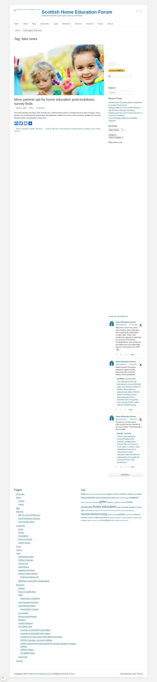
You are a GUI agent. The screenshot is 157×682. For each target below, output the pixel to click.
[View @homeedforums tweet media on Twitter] (117, 349)
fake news (55, 129)
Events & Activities (25, 539)
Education (25, 129)
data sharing (101, 498)
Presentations (23, 613)
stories (89, 520)
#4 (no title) (20, 494)
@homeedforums (121, 325)
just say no (130, 510)
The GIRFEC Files (25, 627)
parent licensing (113, 514)
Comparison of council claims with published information (41, 637)
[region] (125, 48)
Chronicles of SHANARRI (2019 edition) (35, 633)
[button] (112, 48)
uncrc (113, 520)
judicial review (120, 510)
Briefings (21, 588)
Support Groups (24, 543)
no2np (103, 514)
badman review (113, 494)
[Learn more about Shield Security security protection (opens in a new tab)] (4, 678)
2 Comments (40, 108)
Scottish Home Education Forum (77, 12)
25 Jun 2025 (133, 325)
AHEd (83, 494)
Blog (34, 24)
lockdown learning (77, 129)
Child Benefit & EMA (26, 557)
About (25, 24)
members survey (89, 129)
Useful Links (23, 657)
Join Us (110, 24)
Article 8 (97, 494)
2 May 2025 (133, 364)
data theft (111, 498)
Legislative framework (26, 570)
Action (20, 529)
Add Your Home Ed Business (29, 515)
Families (32, 129)
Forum (100, 24)
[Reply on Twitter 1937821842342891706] (117, 355)
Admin (31, 108)
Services (78, 24)
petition (122, 514)
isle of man (103, 510)
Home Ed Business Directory (29, 518)
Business (89, 24)
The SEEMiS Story (27, 653)
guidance (110, 502)
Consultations (23, 536)
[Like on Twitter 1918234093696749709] (126, 409)
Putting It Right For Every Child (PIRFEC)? (124, 108)
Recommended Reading (27, 616)
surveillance (106, 520)
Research (39, 129)
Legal (56, 24)
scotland (90, 518)
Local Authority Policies (27, 606)
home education (65, 129)
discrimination (124, 498)
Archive (21, 532)
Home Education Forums (126, 322)
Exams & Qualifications (27, 592)
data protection (88, 497)
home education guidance (126, 507)
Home (16, 24)
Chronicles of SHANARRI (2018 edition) (35, 630)
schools (84, 518)
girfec (103, 502)
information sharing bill (92, 510)
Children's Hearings (25, 560)
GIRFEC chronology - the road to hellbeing (36, 640)
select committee (127, 517)
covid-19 (48, 129)
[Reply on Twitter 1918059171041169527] (117, 467)
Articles (18, 129)
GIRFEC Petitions (27, 650)
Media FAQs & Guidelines (30, 598)
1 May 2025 (133, 419)
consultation (137, 494)
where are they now (122, 520)
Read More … (43, 118)
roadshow (136, 514)
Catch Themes (137, 674)
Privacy (21, 504)
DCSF (118, 498)
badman (103, 494)
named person (90, 514)
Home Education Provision (28, 602)
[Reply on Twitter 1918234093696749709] (117, 409)
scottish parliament (115, 517)
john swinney (111, 510)
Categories (112, 135)
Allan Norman (90, 494)
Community (44, 24)
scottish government (101, 518)
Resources (66, 24)
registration (129, 514)
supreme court (96, 520)
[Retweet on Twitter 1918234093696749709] (121, 409)
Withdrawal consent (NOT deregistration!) (33, 581)
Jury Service (23, 563)
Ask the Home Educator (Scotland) (121, 110)
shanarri (135, 517)
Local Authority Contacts (29, 609)
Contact (21, 501)
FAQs (20, 595)
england (134, 497)
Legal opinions (23, 567)
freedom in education (92, 502)
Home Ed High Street (26, 522)
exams (83, 502)
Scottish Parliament (25, 623)
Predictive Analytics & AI (29, 577)
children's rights (126, 494)
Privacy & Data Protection (28, 574)
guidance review (120, 502)
